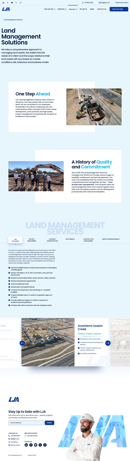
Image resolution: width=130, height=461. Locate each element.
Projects (83, 9)
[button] (22, 343)
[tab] (15, 240)
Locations (14, 442)
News (92, 9)
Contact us (101, 9)
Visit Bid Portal (32, 436)
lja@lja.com (15, 439)
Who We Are (48, 9)
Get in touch (15, 445)
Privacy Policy (32, 455)
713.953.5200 (15, 436)
